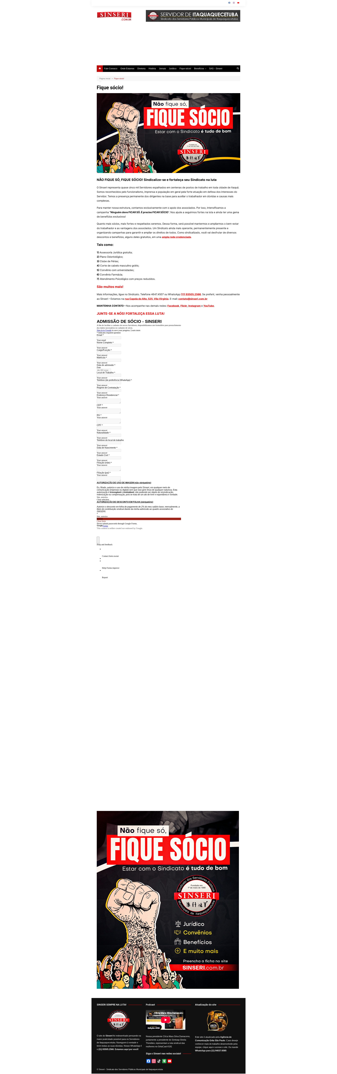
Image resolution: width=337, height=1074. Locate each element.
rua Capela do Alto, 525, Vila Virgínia (146, 298)
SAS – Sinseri (215, 68)
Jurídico (172, 68)
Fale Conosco (110, 68)
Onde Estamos (127, 68)
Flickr (183, 305)
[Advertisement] (168, 45)
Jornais (162, 68)
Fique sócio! (185, 68)
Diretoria (141, 68)
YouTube (208, 305)
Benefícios (199, 68)
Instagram (194, 305)
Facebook (173, 305)
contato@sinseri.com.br (192, 298)
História (152, 68)
